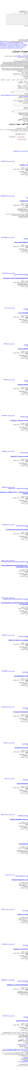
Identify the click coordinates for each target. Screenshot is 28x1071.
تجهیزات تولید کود (22, 139)
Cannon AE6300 (23, 348)
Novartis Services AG (21, 747)
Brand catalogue (13, 1050)
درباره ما (26, 1044)
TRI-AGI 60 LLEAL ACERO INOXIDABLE (15, 278)
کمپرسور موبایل (10, 45)
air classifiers (12, 136)
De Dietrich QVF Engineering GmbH (17, 529)
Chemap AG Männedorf (20, 712)
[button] (14, 32)
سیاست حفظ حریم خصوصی (14, 1049)
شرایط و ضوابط (24, 1049)
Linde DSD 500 (23, 844)
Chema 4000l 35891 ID (21, 242)
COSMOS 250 (24, 201)
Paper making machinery (13, 42)
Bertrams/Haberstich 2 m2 (20, 879)
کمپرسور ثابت (6, 46)
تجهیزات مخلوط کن (19, 46)
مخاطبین (19, 1044)
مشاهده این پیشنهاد (23, 1036)
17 (23, 1039)
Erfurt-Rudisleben (22, 783)
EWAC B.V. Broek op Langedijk (18, 640)
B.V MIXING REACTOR (21, 676)
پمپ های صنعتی (18, 45)
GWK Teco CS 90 (22, 914)
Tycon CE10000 (23, 313)
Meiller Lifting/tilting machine (19, 819)
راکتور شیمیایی (21, 136)
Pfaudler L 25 (24, 165)
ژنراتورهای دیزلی (23, 44)
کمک (23, 1044)
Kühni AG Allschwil (22, 1021)
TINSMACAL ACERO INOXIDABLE (17, 985)
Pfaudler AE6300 (23, 384)
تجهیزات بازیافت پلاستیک (13, 47)
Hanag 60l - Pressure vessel (19, 420)
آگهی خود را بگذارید (23, 216)
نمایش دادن (24, 118)
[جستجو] (17, 19)
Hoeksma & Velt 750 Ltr (21, 949)
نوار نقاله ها (12, 46)
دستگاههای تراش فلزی (13, 44)
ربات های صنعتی (4, 47)
